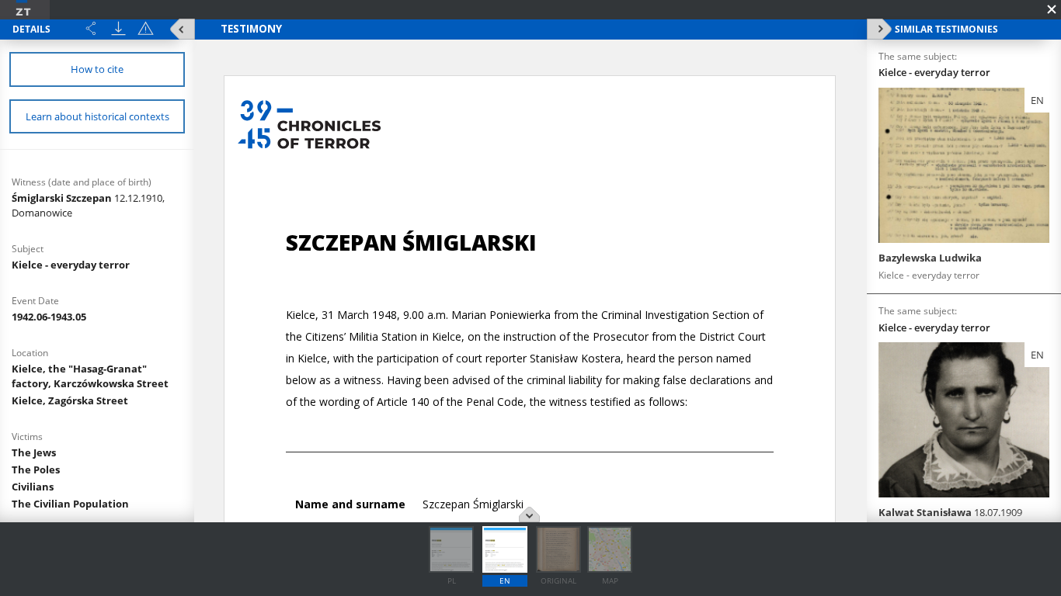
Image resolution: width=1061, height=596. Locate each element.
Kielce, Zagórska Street (70, 400)
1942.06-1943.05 (49, 317)
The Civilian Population (70, 504)
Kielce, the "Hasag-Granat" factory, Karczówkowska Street (90, 376)
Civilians (33, 487)
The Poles (36, 469)
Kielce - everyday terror (71, 265)
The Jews (34, 452)
